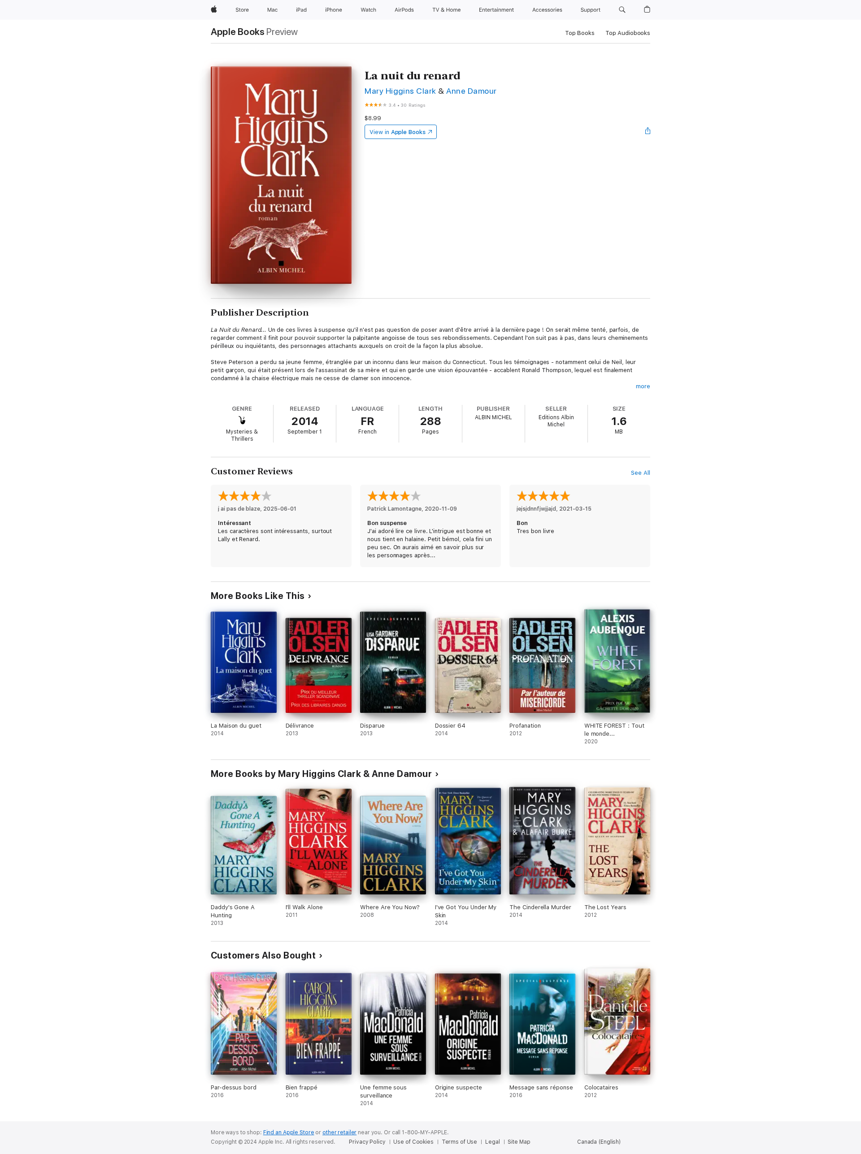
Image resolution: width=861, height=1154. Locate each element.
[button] (622, 10)
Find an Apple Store (288, 1132)
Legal (492, 1142)
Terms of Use (460, 1142)
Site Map (519, 1142)
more (643, 386)
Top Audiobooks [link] (627, 33)
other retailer (339, 1132)
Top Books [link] (580, 33)
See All (640, 472)
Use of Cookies (413, 1142)
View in (398, 132)
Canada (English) (599, 1142)
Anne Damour (471, 90)
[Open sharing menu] (648, 132)
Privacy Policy (367, 1142)
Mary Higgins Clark (400, 90)
